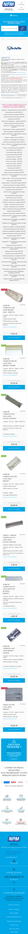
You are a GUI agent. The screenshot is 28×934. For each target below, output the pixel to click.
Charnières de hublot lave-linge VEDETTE (14, 142)
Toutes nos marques (14, 909)
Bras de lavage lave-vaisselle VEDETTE (14, 131)
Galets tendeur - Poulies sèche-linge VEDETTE (14, 183)
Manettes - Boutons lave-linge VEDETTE (14, 200)
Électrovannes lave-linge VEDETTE (14, 170)
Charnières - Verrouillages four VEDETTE (14, 139)
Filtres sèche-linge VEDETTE (14, 180)
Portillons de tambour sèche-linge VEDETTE (14, 233)
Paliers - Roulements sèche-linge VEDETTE (14, 209)
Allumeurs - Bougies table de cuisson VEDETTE (14, 110)
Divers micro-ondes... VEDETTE (14, 161)
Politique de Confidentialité (14, 921)
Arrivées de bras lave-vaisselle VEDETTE (14, 114)
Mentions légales (14, 913)
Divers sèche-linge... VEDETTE (14, 163)
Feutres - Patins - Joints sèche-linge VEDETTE (14, 178)
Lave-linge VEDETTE (21, 72)
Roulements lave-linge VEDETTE (14, 253)
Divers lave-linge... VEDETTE (14, 157)
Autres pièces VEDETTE (14, 119)
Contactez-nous (14, 925)
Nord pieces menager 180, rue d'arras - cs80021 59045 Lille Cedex (14, 853)
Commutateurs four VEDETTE (14, 150)
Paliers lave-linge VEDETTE (14, 211)
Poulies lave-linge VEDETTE (14, 235)
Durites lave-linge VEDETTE (14, 165)
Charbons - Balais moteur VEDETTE (14, 137)
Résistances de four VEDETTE (14, 245)
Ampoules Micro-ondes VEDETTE (14, 112)
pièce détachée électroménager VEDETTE (18, 74)
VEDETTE (23, 97)
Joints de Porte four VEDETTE (14, 197)
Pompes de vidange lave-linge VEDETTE (14, 229)
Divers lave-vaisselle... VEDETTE (14, 159)
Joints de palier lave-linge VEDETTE (14, 195)
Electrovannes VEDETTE (14, 168)
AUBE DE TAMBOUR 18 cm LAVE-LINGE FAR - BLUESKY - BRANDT (9, 589)
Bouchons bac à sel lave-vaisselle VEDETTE (14, 129)
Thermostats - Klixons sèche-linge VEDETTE (14, 269)
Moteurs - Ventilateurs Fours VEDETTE (14, 206)
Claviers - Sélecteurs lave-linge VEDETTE (14, 148)
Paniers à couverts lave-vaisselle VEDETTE (14, 213)
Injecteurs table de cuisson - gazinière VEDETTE (14, 187)
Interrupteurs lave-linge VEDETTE (14, 189)
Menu (15, 15)
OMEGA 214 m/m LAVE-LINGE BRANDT (9, 707)
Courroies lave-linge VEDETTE (14, 152)
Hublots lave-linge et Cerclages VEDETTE (14, 185)
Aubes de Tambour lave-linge (11, 94)
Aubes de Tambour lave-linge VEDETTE (14, 116)
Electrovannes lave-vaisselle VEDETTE (14, 172)
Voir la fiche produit (10, 327)
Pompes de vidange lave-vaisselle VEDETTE (14, 231)
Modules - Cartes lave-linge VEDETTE (14, 204)
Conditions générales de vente (14, 916)
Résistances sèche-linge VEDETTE (14, 251)
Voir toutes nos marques (14, 786)
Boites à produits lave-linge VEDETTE (14, 123)
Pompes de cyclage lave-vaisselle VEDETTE (14, 226)
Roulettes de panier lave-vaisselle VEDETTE (14, 256)
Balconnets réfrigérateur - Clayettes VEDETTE (14, 121)
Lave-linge (17, 95)
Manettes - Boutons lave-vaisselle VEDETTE (14, 202)
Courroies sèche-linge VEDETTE (14, 154)
